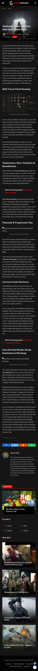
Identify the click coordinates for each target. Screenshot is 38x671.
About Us (8, 664)
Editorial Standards (18, 664)
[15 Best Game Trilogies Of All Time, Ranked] (19, 610)
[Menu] (3, 3)
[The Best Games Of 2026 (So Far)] (19, 582)
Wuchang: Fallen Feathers (11, 438)
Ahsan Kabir (11, 34)
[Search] (35, 3)
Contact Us (27, 666)
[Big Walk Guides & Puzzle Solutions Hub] (19, 500)
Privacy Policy (30, 664)
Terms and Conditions (16, 666)
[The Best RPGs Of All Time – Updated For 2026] (19, 637)
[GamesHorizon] (19, 3)
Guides (15, 36)
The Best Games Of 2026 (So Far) (16, 592)
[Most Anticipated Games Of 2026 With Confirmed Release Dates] (19, 554)
